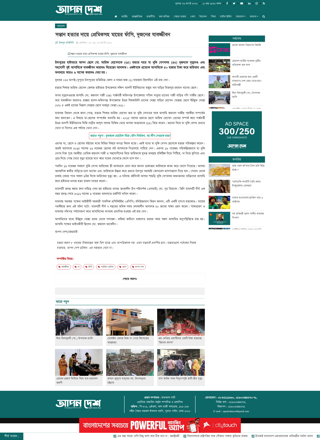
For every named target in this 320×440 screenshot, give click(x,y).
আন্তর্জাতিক (137, 17)
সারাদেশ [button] (240, 17)
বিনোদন (203, 17)
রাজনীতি (150, 17)
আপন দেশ (139, 267)
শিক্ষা (213, 17)
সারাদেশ (61, 26)
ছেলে (123, 267)
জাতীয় (125, 17)
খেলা (192, 17)
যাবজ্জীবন (65, 267)
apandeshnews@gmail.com (236, 411)
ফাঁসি (89, 267)
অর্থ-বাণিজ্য (164, 17)
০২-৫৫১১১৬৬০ (226, 398)
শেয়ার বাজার (180, 17)
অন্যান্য (253, 17)
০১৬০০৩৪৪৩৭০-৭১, (246, 398)
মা (78, 267)
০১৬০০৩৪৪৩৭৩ (236, 407)
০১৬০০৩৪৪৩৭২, (237, 402)
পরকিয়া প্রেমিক (107, 267)
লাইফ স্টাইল (226, 17)
